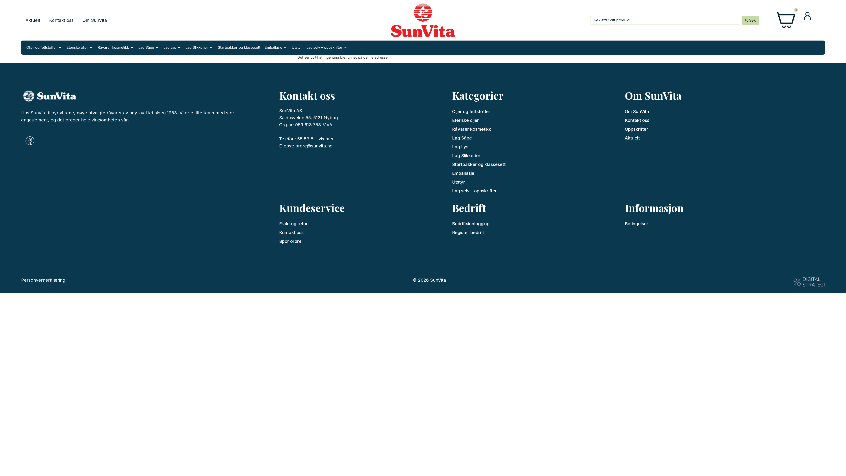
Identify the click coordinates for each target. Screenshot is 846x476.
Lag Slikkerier (466, 155)
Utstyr (458, 182)
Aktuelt (33, 20)
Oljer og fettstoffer (471, 111)
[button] (44, 48)
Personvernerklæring (43, 280)
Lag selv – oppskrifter (474, 190)
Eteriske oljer (465, 120)
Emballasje (463, 173)
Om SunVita (94, 20)
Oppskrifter (636, 129)
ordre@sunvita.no (313, 146)
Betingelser (636, 223)
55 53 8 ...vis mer (315, 138)
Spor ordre (290, 241)
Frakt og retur (293, 223)
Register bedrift (468, 232)
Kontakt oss (61, 20)
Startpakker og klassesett (479, 164)
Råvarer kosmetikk (471, 129)
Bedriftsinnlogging (471, 223)
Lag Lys (460, 146)
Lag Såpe (462, 138)
